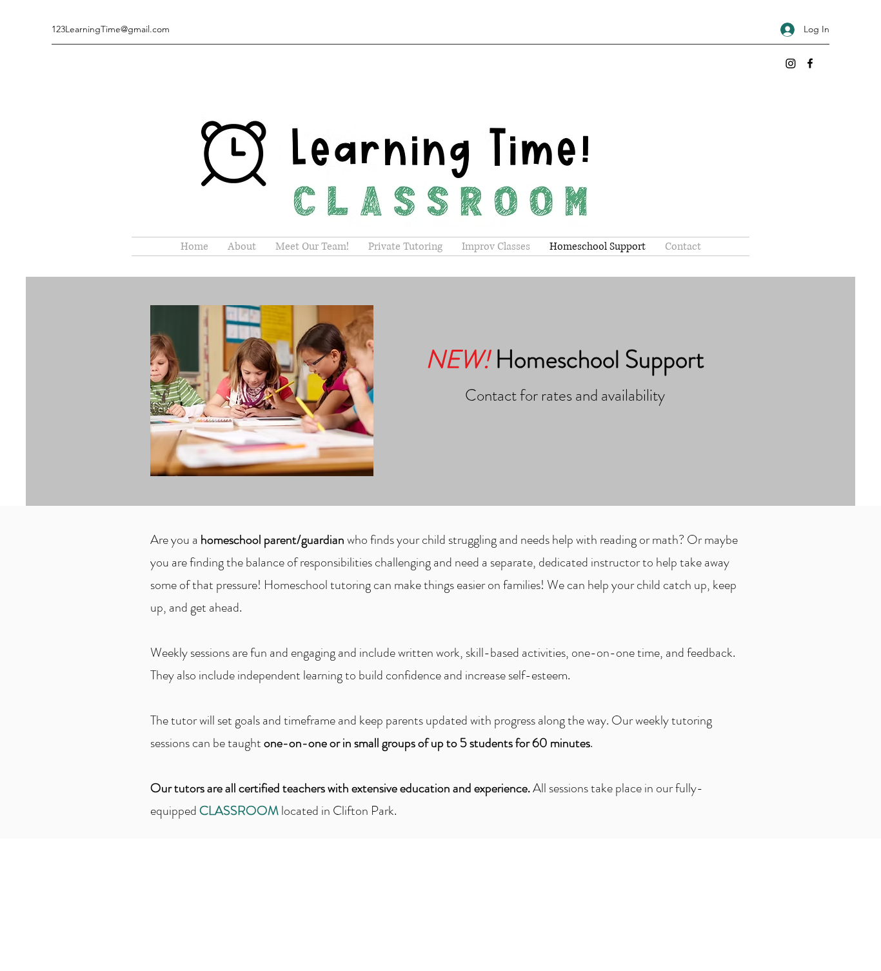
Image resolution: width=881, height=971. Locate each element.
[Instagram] (790, 63)
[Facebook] (810, 63)
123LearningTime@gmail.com (111, 29)
